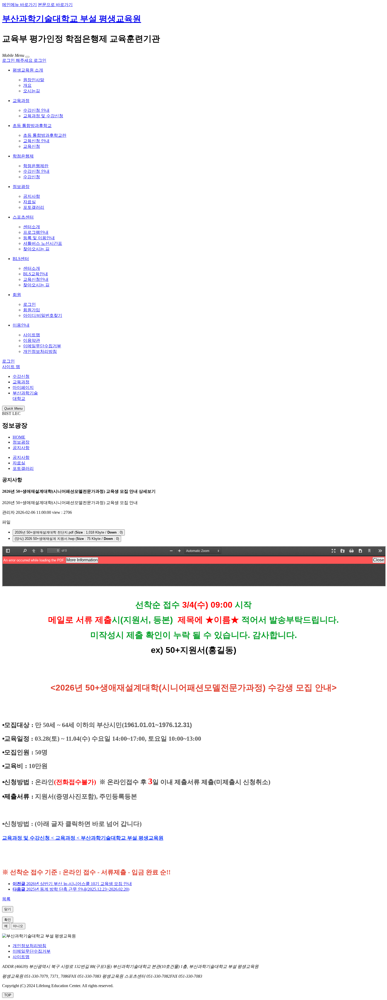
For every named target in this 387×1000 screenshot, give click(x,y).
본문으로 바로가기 (55, 4)
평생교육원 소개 (28, 70)
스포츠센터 (23, 217)
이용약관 (31, 340)
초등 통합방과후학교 (32, 125)
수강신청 (31, 177)
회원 (17, 294)
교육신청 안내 (36, 141)
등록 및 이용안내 (39, 238)
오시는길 (31, 91)
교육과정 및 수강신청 (43, 116)
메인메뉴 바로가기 (19, 4)
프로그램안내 (35, 232)
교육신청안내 (35, 279)
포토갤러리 (33, 207)
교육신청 (31, 146)
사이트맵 (31, 335)
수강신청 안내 (36, 110)
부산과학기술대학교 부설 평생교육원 (71, 18)
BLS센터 (21, 258)
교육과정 (21, 100)
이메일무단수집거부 (42, 346)
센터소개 (31, 227)
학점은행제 (23, 156)
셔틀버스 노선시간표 (42, 243)
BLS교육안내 (35, 274)
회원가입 (31, 310)
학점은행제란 (35, 166)
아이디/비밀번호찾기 (42, 315)
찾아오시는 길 (36, 249)
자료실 (29, 202)
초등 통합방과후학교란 (44, 135)
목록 (6, 899)
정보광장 (21, 186)
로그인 (29, 304)
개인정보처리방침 (40, 351)
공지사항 (31, 196)
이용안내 (21, 325)
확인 (7, 920)
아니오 (18, 926)
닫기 (7, 909)
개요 (27, 85)
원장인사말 (33, 80)
